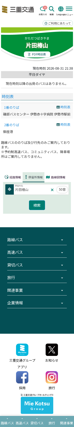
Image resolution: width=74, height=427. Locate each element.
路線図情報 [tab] (57, 177)
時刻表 (8, 96)
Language (60, 14)
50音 (62, 189)
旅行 (11, 277)
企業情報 (15, 303)
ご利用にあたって (59, 23)
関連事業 (15, 290)
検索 (52, 14)
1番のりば (11, 107)
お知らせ (43, 14)
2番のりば (11, 124)
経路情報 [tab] (15, 177)
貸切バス (15, 265)
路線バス (15, 239)
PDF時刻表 (38, 54)
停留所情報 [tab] (35, 177)
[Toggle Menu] (69, 8)
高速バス (15, 252)
